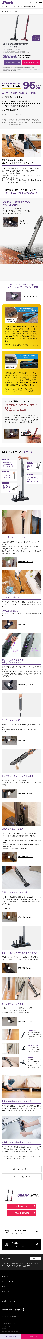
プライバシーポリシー (8, 1323)
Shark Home (5, 7)
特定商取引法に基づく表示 (10, 1331)
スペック (15, 11)
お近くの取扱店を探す (21, 1213)
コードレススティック (16, 7)
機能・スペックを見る (20, 1169)
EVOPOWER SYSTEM (29, 7)
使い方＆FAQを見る (20, 1177)
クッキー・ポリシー (8, 1326)
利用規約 (4, 1329)
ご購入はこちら (33, 1336)
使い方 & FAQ (6, 11)
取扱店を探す (12, 1336)
